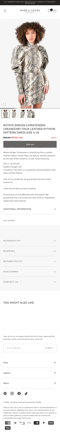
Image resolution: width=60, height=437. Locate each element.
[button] (5, 11)
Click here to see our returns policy (19, 188)
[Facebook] (19, 393)
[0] (49, 10)
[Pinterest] (5, 393)
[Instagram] (12, 393)
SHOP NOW (30, 3)
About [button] (6, 383)
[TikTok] (26, 393)
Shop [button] (5, 362)
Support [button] (6, 373)
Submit (49, 348)
